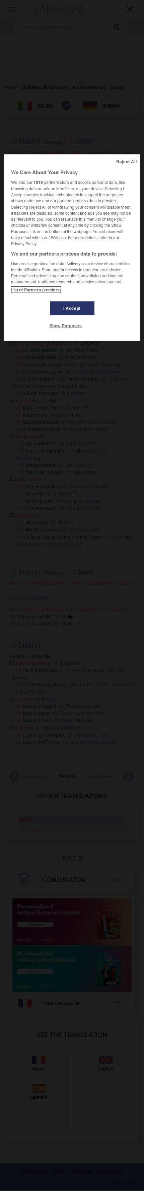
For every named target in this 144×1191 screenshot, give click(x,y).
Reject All (126, 161)
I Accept (72, 308)
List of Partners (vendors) (36, 289)
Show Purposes (66, 325)
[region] (72, 247)
